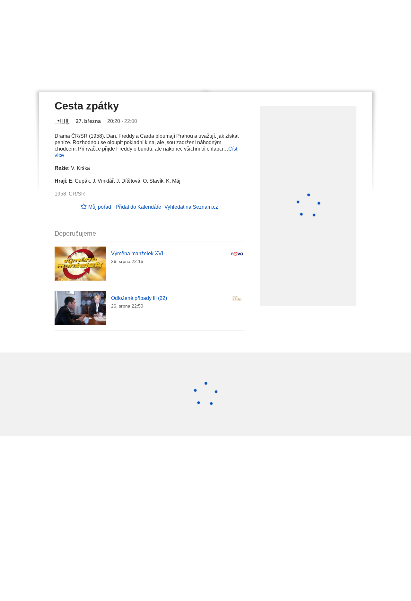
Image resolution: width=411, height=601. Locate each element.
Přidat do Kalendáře (138, 207)
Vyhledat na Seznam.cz (191, 207)
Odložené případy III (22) (139, 298)
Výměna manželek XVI (137, 253)
